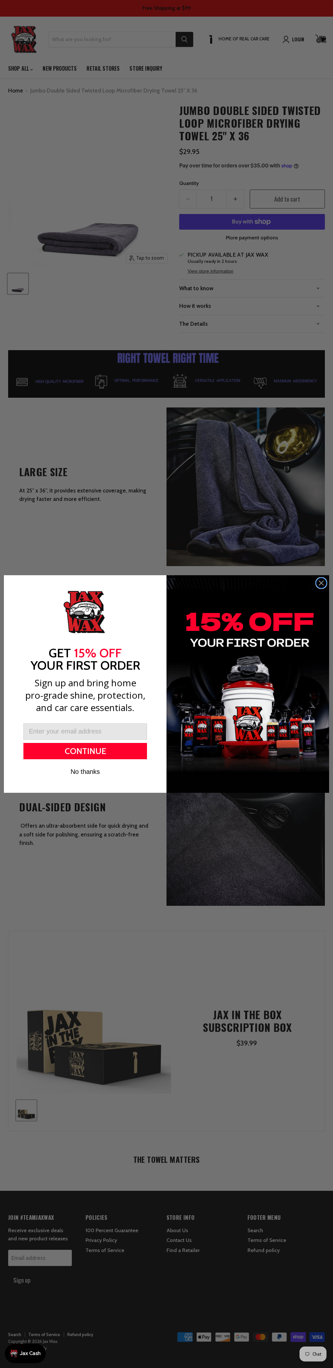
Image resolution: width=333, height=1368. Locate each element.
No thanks (85, 771)
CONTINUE (85, 751)
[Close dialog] (321, 583)
